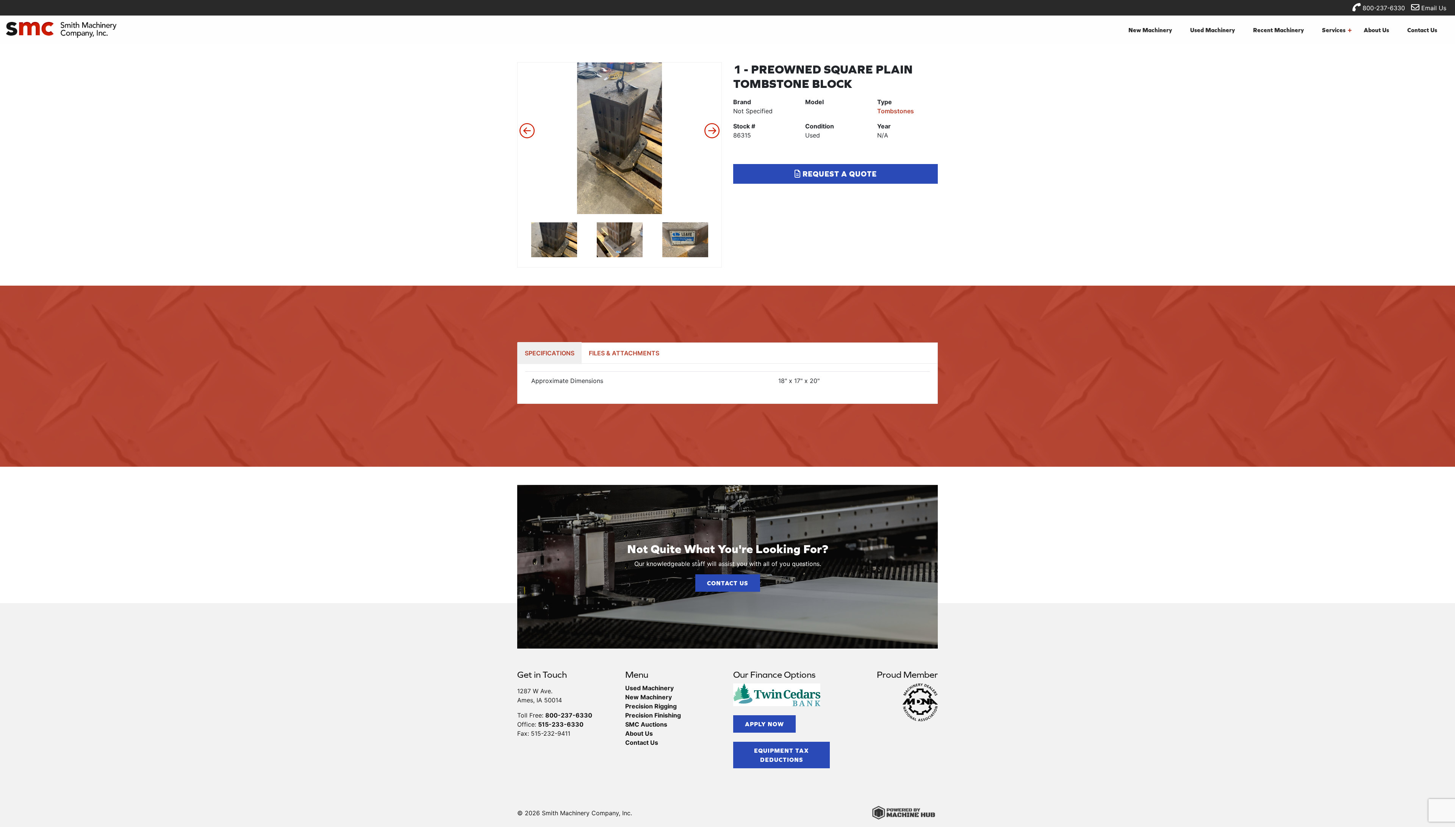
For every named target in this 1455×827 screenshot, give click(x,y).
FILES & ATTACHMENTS (624, 353)
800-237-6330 (1383, 8)
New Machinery (1150, 30)
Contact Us (1422, 30)
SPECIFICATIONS (549, 353)
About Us (1376, 30)
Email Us (1432, 8)
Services (1337, 30)
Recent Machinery (1278, 30)
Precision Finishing (653, 715)
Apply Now (764, 724)
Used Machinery (1212, 30)
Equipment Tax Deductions (781, 755)
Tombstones (895, 111)
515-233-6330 (561, 724)
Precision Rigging (651, 706)
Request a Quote (839, 173)
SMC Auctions (646, 724)
